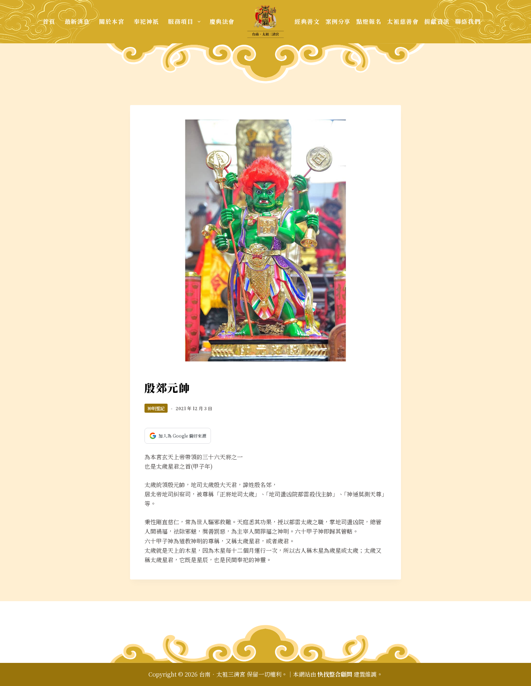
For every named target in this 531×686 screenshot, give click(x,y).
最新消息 (77, 21)
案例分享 (338, 21)
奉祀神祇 (146, 21)
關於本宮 (111, 21)
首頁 (49, 21)
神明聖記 (156, 408)
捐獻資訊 (436, 21)
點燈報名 (368, 21)
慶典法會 (222, 21)
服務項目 (180, 21)
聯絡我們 (467, 21)
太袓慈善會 (403, 21)
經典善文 (307, 21)
